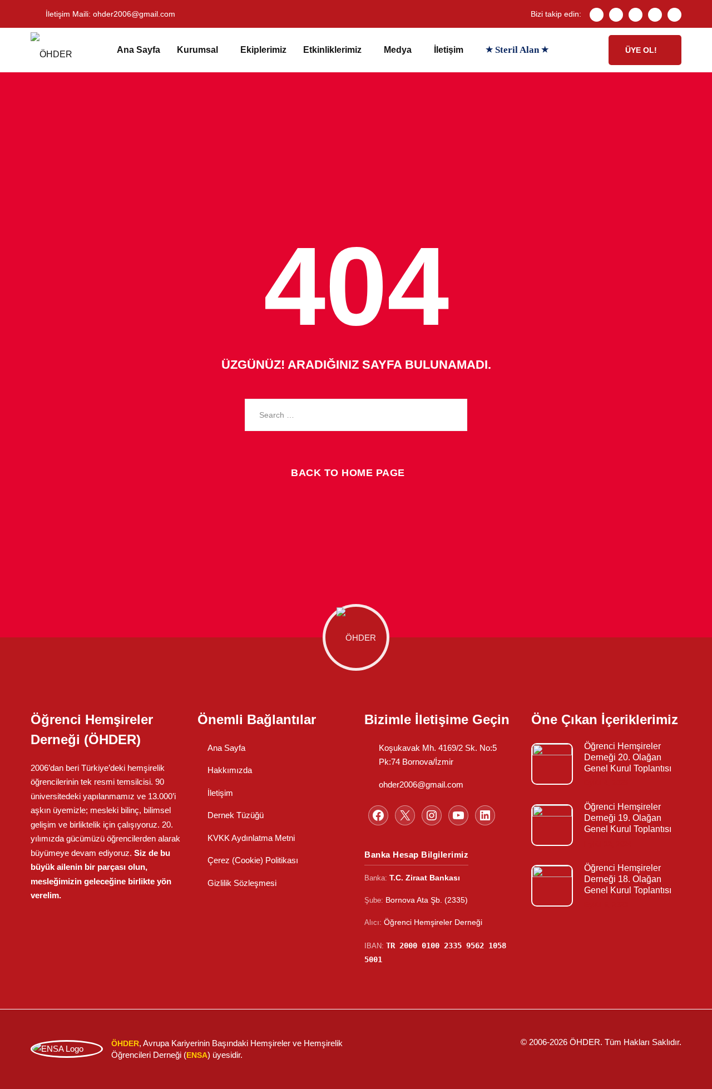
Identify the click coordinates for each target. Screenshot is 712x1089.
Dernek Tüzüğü (235, 815)
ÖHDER (585, 1042)
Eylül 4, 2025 (606, 783)
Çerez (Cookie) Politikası (252, 860)
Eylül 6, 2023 (606, 904)
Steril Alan (517, 49)
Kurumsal (197, 50)
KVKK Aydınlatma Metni (251, 838)
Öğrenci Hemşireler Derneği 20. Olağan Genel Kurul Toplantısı (627, 757)
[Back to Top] (688, 1070)
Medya (398, 50)
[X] (405, 815)
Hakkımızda (229, 770)
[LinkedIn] (674, 15)
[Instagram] (635, 15)
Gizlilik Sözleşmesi (241, 883)
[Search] (450, 415)
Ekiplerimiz (263, 50)
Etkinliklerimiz (332, 50)
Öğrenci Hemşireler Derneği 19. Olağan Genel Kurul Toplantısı (627, 818)
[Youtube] (655, 15)
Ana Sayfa (138, 50)
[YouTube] (458, 815)
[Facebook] (597, 15)
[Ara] (589, 50)
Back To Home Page (348, 472)
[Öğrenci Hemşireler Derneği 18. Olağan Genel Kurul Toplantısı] (552, 886)
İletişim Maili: (110, 13)
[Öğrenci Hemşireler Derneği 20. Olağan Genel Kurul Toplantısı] (552, 764)
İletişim (448, 50)
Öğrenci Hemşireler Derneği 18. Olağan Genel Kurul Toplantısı (627, 879)
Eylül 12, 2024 (608, 844)
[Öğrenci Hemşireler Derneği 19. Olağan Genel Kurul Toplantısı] (552, 825)
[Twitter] (616, 15)
